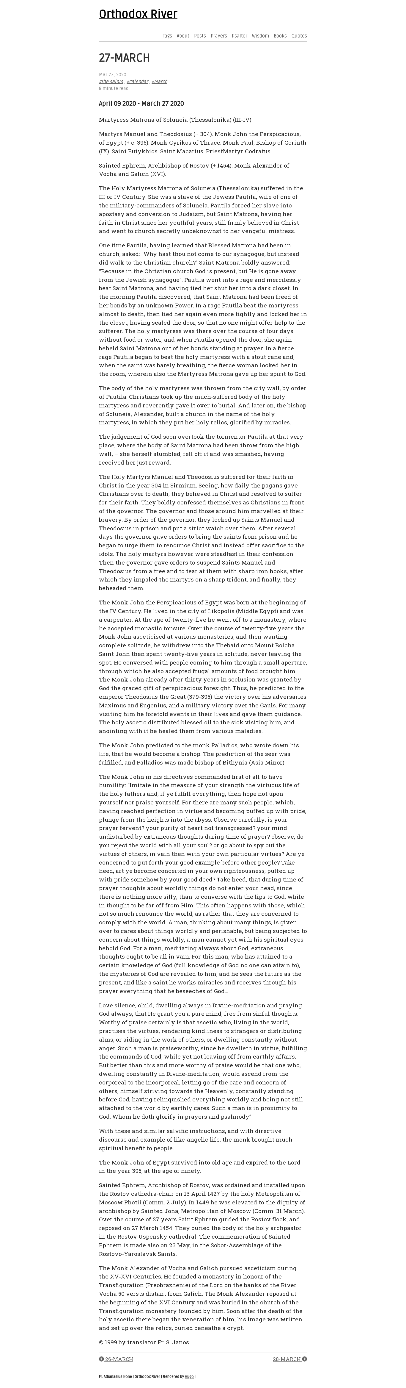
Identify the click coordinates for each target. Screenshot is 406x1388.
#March (159, 82)
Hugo (189, 1376)
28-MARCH (287, 1359)
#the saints (111, 82)
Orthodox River (138, 14)
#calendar (137, 82)
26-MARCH (118, 1359)
